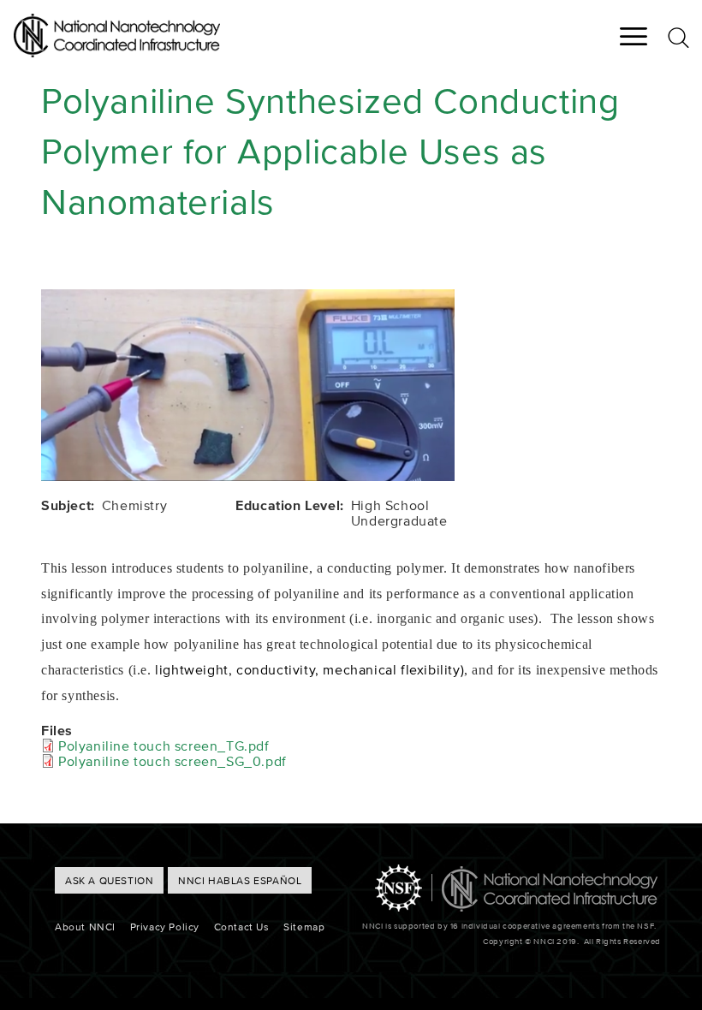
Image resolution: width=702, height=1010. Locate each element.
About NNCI (85, 926)
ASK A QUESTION (109, 880)
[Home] (117, 52)
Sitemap (303, 926)
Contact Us (242, 926)
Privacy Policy (164, 926)
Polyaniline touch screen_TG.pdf (164, 745)
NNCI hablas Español (239, 880)
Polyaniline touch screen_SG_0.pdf (172, 761)
